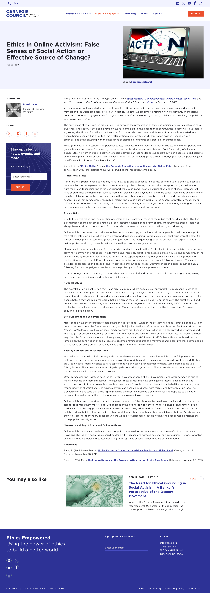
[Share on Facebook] (26, 134)
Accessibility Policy (174, 588)
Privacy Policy (154, 588)
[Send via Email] (35, 134)
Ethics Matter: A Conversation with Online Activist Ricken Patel (135, 450)
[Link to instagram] (201, 3)
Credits (140, 588)
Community (129, 13)
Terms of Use (193, 588)
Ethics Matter (89, 166)
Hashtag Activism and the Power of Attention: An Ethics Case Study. (128, 460)
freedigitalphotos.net (141, 82)
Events (145, 13)
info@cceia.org (168, 543)
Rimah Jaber (30, 104)
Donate (195, 14)
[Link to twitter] (183, 3)
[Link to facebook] (195, 3)
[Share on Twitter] (9, 134)
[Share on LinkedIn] (18, 134)
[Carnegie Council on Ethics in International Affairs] (23, 13)
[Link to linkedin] (178, 3)
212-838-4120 (168, 546)
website (149, 102)
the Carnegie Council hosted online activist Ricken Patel (139, 166)
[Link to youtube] (189, 3)
